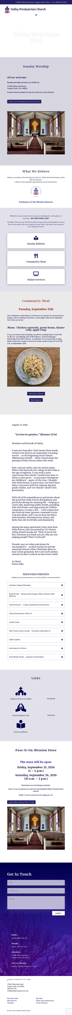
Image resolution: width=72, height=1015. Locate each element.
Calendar (10, 1003)
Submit (58, 913)
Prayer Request (42, 1003)
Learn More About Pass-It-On (21, 802)
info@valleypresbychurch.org (17, 991)
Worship (39, 998)
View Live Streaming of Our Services (24, 101)
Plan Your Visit (12, 998)
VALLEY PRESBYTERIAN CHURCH (21, 1010)
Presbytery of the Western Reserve (36, 202)
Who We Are (12, 1000)
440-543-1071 (61, 2)
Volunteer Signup (36, 394)
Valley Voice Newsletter (45, 1000)
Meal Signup (36, 400)
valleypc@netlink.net (19, 938)
